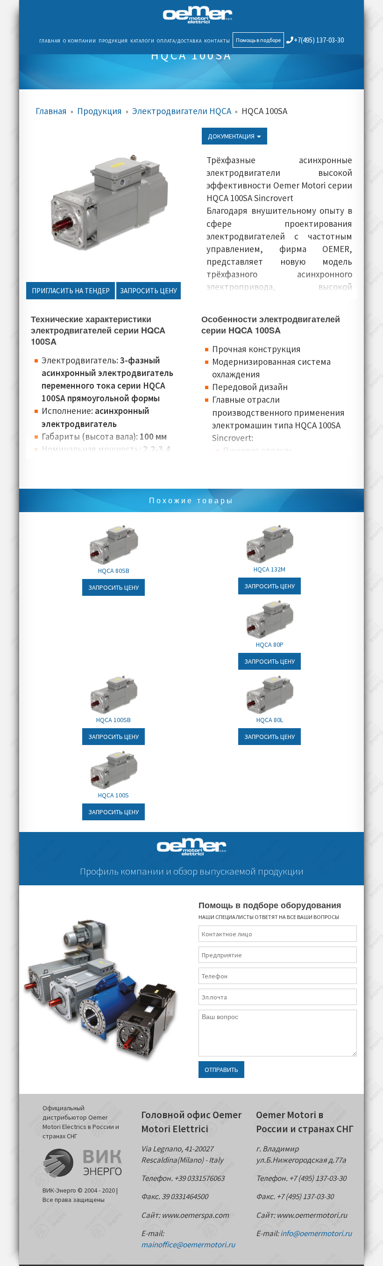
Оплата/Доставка (179, 41)
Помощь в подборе (258, 39)
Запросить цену (148, 290)
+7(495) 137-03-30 (319, 40)
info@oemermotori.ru (316, 1233)
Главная (50, 41)
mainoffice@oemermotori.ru (188, 1244)
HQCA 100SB (113, 720)
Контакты (217, 41)
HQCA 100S (113, 795)
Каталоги (142, 41)
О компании (79, 41)
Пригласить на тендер (71, 290)
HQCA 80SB (113, 570)
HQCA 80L (269, 720)
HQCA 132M (269, 569)
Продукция (113, 41)
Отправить (221, 1069)
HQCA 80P (270, 644)
